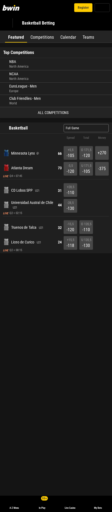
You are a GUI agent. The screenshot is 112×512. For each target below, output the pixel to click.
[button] (56, 138)
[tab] (16, 37)
